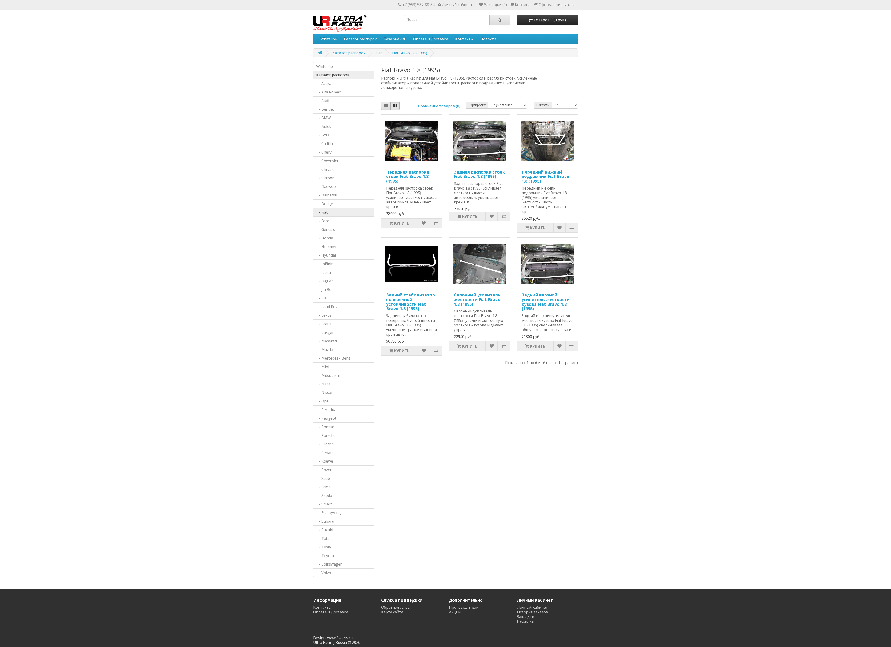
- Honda (324, 238)
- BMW (323, 117)
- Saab (323, 478)
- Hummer (326, 246)
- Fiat (322, 212)
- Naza (323, 383)
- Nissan (324, 392)
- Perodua (326, 409)
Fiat (379, 52)
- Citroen (325, 177)
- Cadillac (325, 143)
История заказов (532, 612)
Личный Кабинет (532, 607)
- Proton (325, 444)
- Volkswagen (329, 564)
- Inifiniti (324, 263)
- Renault (325, 452)
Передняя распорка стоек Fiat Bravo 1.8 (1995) (407, 176)
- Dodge (324, 203)
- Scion (323, 486)
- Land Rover (328, 306)
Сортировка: (477, 105)
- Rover (324, 469)
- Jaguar (324, 280)
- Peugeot (326, 418)
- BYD (322, 135)
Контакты (464, 39)
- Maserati (326, 341)
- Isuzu (323, 272)
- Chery (324, 152)
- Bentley (325, 109)
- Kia (321, 298)
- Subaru (325, 521)
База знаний (395, 39)
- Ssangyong (328, 512)
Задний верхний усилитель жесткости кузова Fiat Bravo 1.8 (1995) (546, 301)
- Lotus (323, 323)
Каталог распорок (360, 39)
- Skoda (324, 495)
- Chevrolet (327, 160)
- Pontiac (325, 426)
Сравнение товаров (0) (439, 106)
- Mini (322, 366)
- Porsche (326, 435)
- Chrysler (326, 169)
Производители (463, 607)
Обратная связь (395, 607)
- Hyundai (326, 255)
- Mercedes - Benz (333, 358)
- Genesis (325, 229)
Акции (455, 612)
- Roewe (324, 461)
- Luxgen (325, 332)
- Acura (323, 83)
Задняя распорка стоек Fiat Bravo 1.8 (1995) (479, 174)
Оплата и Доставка (430, 39)
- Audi (322, 100)
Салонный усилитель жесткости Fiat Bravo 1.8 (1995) (477, 299)
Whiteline (328, 39)
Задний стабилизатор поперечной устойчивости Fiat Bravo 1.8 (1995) (410, 301)
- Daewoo (326, 186)
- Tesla (323, 547)
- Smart (324, 504)
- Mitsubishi (328, 375)
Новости (488, 39)
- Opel (322, 401)
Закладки (525, 616)
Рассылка (525, 621)
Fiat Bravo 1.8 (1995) (409, 52)
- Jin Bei (324, 289)
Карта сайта (392, 612)
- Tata (322, 538)
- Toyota (325, 555)
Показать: (543, 105)
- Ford (322, 220)
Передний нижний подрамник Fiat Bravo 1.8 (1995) (545, 176)
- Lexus (324, 315)
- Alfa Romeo (328, 92)
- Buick (323, 126)
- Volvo (323, 572)
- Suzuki (324, 529)
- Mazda (324, 349)
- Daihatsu (326, 195)
